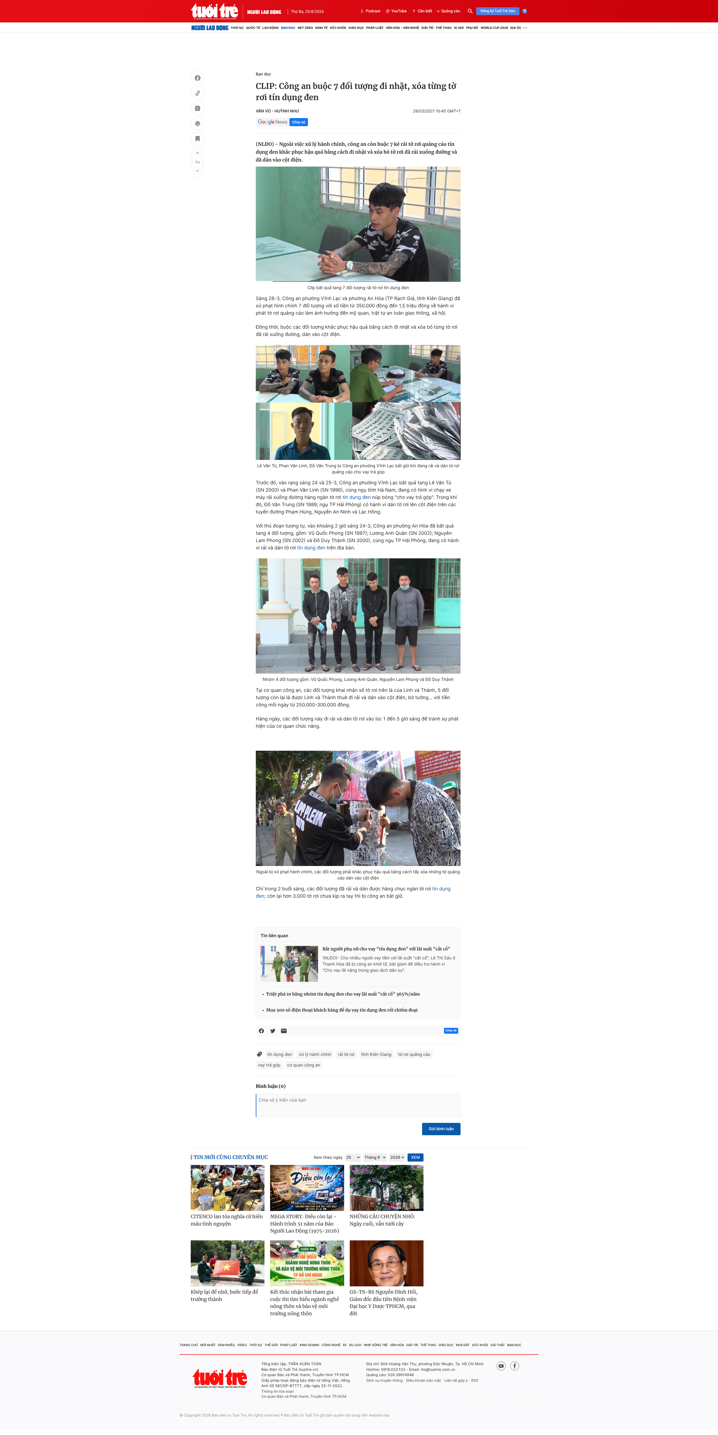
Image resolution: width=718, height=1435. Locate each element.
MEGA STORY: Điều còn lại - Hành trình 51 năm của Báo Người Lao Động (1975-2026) (304, 1223)
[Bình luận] (197, 109)
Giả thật (498, 1345)
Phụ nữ (472, 28)
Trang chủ (189, 1345)
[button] (197, 152)
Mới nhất (208, 1345)
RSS (474, 1380)
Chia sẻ (298, 122)
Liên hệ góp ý (456, 1380)
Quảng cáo (450, 11)
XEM (415, 1157)
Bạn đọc (288, 28)
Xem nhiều (226, 1345)
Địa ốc (515, 28)
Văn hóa (397, 1345)
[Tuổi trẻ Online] (220, 1378)
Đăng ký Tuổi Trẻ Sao (498, 11)
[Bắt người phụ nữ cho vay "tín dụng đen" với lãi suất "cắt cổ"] (289, 964)
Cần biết (425, 11)
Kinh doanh (309, 1345)
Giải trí (427, 28)
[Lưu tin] (197, 139)
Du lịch (355, 1345)
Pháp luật (374, 28)
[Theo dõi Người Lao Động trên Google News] (272, 122)
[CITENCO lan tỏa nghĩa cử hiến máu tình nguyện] (227, 1188)
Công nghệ (331, 1345)
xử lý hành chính (315, 1054)
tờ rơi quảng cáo (414, 1054)
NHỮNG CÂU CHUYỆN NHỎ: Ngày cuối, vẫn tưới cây (382, 1220)
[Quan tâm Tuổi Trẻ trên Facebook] (514, 1366)
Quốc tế (253, 28)
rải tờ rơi (346, 1054)
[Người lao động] (264, 11)
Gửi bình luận (441, 1129)
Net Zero (305, 28)
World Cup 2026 (494, 28)
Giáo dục (356, 28)
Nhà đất (463, 1345)
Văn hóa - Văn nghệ (402, 28)
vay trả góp (269, 1065)
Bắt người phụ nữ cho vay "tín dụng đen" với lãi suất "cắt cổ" (386, 949)
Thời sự (237, 28)
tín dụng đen (356, 497)
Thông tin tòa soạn (277, 1391)
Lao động (271, 28)
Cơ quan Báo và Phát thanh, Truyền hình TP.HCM (303, 1396)
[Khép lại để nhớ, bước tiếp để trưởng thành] (227, 1263)
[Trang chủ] (210, 28)
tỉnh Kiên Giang (376, 1054)
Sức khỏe (338, 28)
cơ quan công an (303, 1065)
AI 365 (459, 28)
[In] (197, 124)
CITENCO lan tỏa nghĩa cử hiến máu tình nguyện (227, 1220)
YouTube (399, 11)
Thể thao (444, 28)
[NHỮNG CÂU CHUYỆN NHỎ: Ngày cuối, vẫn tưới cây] (387, 1188)
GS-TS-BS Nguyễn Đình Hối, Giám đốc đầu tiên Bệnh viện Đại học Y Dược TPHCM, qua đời (384, 1303)
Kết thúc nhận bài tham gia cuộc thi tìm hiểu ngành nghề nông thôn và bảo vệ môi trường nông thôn (304, 1303)
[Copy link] (197, 94)
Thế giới (271, 1345)
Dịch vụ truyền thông (384, 1380)
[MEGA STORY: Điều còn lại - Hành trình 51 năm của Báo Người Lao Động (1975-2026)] (307, 1188)
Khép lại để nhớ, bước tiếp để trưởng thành (224, 1295)
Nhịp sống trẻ (376, 1345)
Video (242, 1345)
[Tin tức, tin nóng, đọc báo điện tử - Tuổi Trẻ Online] (219, 11)
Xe (345, 1345)
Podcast (373, 11)
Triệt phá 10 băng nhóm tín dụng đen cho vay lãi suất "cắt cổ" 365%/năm (343, 994)
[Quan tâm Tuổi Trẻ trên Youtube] (501, 1366)
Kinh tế (321, 28)
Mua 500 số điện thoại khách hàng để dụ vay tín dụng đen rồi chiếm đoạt (342, 1010)
